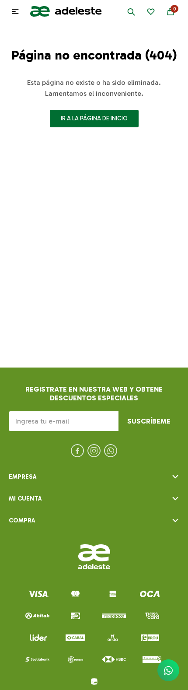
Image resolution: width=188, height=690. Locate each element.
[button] (131, 11)
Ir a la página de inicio (94, 118)
